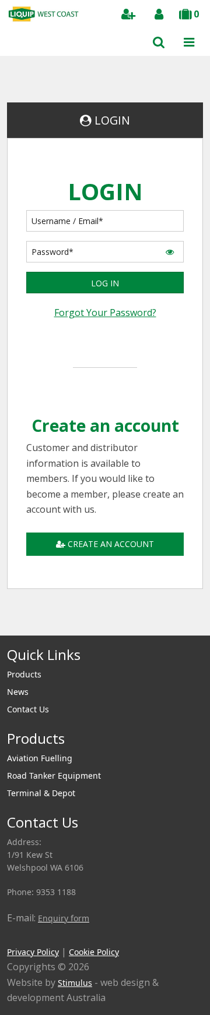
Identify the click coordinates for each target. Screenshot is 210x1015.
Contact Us (28, 709)
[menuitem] (105, 674)
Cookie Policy (94, 951)
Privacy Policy (33, 951)
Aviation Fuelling (39, 758)
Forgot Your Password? (105, 312)
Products (24, 674)
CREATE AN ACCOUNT (111, 543)
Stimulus (75, 982)
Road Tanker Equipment (54, 775)
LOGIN (112, 120)
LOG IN (105, 283)
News (18, 691)
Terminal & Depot (41, 792)
